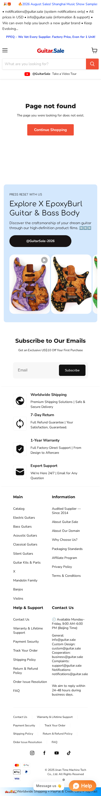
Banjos (18, 589)
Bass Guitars (22, 527)
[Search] (92, 64)
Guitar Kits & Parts (27, 563)
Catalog (18, 509)
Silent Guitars (23, 554)
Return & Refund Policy (25, 671)
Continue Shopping (50, 129)
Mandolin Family (25, 580)
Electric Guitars (24, 518)
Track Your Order (25, 651)
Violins (18, 599)
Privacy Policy (62, 567)
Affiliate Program (64, 558)
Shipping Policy (24, 660)
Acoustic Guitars (25, 535)
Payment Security (26, 642)
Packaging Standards (67, 549)
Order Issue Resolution (30, 682)
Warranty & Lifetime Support (28, 630)
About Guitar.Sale (65, 522)
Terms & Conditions (66, 576)
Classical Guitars (25, 544)
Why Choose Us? (64, 540)
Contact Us (21, 619)
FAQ (16, 691)
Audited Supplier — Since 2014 (66, 511)
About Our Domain (66, 531)
